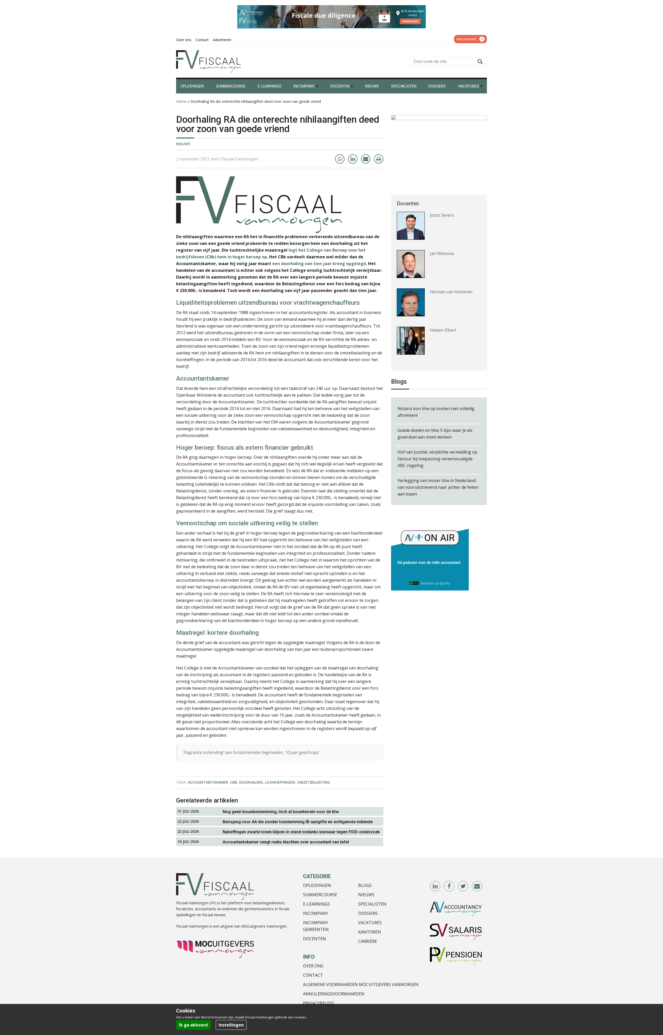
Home (181, 101)
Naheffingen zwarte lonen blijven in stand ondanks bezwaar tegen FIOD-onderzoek (301, 831)
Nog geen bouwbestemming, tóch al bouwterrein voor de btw (281, 811)
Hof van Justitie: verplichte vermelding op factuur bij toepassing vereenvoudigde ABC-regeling (437, 458)
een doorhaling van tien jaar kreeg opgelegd (319, 263)
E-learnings (316, 904)
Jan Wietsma (442, 253)
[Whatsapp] (339, 159)
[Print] (378, 159)
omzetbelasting (313, 782)
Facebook (449, 886)
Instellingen (231, 1025)
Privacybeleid (318, 1003)
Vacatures (370, 922)
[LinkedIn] (352, 159)
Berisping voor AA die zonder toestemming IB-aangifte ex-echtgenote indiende (298, 821)
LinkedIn (435, 886)
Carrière (367, 941)
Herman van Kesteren (451, 292)
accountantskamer (208, 782)
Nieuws (183, 143)
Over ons (313, 966)
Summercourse (320, 895)
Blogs (365, 885)
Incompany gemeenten (316, 926)
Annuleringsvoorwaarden (333, 994)
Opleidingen (317, 885)
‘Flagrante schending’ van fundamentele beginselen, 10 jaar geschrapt (251, 752)
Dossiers (368, 913)
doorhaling (251, 782)
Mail (477, 886)
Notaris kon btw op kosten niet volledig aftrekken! (436, 412)
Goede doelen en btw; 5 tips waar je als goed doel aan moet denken (435, 433)
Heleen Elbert (443, 330)
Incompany (315, 913)
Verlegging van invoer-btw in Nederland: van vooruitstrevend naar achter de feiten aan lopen (438, 487)
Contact (313, 975)
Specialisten (372, 904)
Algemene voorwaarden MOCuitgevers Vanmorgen (361, 984)
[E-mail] (365, 159)
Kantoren (369, 932)
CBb (233, 782)
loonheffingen (280, 782)
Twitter (463, 886)
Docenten (314, 939)
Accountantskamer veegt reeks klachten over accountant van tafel (286, 842)
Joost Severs (442, 215)
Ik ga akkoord (193, 1025)
